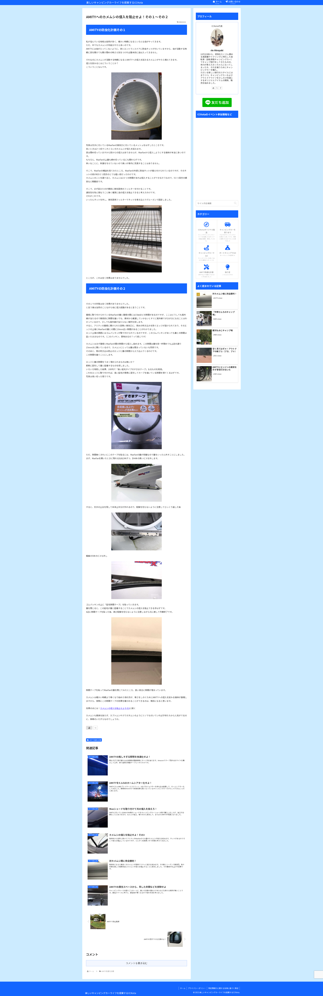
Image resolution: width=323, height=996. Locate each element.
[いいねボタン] (89, 728)
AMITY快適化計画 (95, 740)
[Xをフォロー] (217, 88)
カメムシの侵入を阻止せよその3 (115, 708)
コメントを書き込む (136, 963)
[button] (235, 203)
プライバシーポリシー (197, 988)
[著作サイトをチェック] (213, 88)
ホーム (182, 988)
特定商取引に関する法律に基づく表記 (223, 988)
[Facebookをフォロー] (220, 88)
